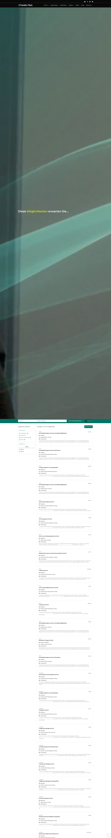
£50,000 (22, 449)
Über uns (46, 5)
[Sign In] (89, 1)
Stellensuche (88, 5)
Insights (77, 5)
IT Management (24, 433)
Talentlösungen (63, 5)
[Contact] (92, 1)
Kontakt (82, 5)
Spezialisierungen (54, 5)
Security (23, 439)
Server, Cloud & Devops (25, 437)
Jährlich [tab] (26, 446)
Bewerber (71, 5)
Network (23, 435)
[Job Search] (87, 1)
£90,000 (22, 451)
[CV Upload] (85, 1)
